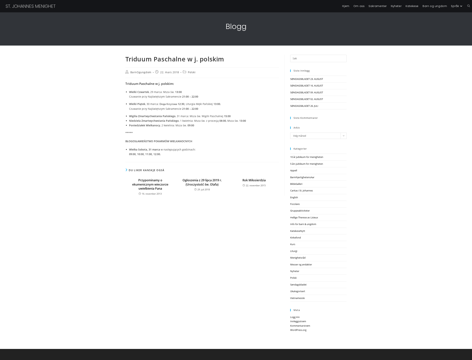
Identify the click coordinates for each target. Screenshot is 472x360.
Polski (192, 72)
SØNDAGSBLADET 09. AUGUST (306, 92)
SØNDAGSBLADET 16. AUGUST (306, 85)
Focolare (295, 204)
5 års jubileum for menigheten (306, 163)
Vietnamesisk (297, 298)
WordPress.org (298, 330)
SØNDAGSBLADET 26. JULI (304, 106)
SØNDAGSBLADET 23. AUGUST (306, 79)
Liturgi (293, 251)
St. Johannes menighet (30, 6)
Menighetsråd (298, 257)
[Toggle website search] (468, 6)
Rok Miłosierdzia (254, 180)
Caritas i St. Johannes (301, 190)
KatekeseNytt (297, 231)
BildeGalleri (296, 184)
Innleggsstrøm (298, 321)
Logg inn (295, 317)
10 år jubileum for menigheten (306, 157)
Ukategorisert (297, 291)
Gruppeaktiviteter (300, 210)
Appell (293, 170)
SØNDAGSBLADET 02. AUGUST (306, 99)
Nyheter (294, 271)
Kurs (292, 244)
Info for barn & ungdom (303, 224)
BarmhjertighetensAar (302, 177)
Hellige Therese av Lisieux (304, 217)
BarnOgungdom (140, 72)
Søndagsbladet (298, 284)
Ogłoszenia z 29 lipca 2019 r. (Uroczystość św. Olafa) (202, 182)
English (294, 197)
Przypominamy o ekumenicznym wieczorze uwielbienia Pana (150, 184)
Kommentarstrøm (300, 325)
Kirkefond (295, 237)
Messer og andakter (301, 264)
